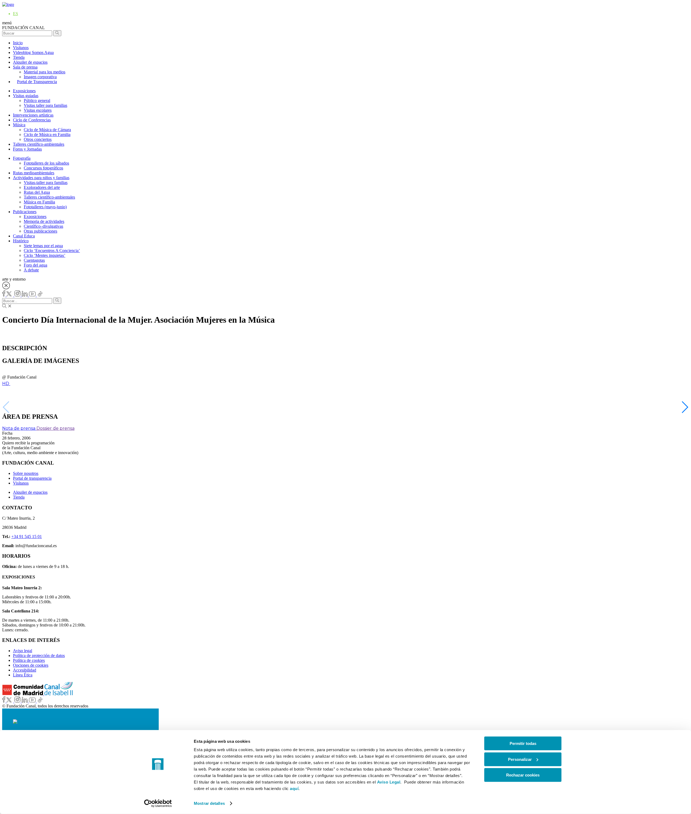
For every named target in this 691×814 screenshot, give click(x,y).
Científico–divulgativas (43, 226)
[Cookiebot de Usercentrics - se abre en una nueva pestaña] (158, 803)
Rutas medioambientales (33, 173)
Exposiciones (24, 90)
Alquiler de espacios (30, 62)
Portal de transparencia (32, 478)
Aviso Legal (389, 782)
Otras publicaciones (40, 231)
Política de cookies (29, 660)
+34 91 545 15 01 (26, 536)
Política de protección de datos (39, 655)
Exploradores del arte (42, 187)
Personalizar (520, 759)
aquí (294, 788)
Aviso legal (22, 650)
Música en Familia (39, 202)
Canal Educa (24, 236)
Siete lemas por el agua (43, 245)
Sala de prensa (25, 67)
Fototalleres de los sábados (46, 163)
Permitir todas (523, 743)
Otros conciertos (38, 139)
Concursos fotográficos (43, 168)
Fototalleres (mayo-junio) (45, 207)
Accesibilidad (24, 670)
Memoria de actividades (44, 221)
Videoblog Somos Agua (33, 52)
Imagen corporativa (40, 76)
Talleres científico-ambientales (38, 144)
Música (19, 124)
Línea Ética (22, 675)
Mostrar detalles (209, 803)
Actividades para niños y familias (41, 177)
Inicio (18, 42)
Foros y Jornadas (27, 149)
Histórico (21, 241)
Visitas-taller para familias (45, 182)
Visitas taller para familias (45, 105)
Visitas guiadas (25, 95)
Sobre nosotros (25, 473)
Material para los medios (44, 72)
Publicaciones (24, 211)
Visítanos (21, 47)
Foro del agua (35, 265)
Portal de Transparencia (37, 81)
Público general (37, 100)
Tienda (19, 57)
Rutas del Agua (37, 192)
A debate (31, 270)
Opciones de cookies (30, 665)
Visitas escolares (38, 110)
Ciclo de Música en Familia (47, 134)
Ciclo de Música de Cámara (47, 129)
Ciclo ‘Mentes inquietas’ (44, 255)
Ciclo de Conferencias (32, 120)
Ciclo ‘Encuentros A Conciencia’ (52, 250)
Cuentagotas (34, 260)
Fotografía (22, 158)
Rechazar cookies (523, 775)
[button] (684, 407)
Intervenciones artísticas (33, 115)
